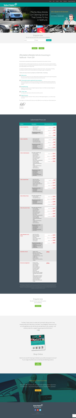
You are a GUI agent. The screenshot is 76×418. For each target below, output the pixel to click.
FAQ (53, 1)
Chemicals (65, 1)
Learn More (38, 390)
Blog (61, 1)
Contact (57, 1)
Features (34, 48)
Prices (41, 48)
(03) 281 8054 (61, 16)
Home (50, 1)
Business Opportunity (71, 1)
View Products (38, 364)
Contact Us (38, 306)
